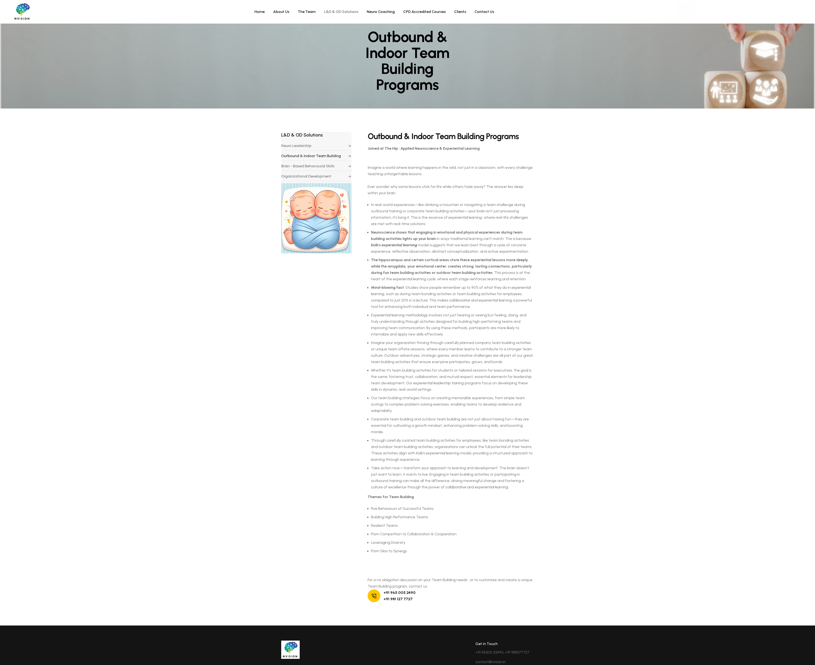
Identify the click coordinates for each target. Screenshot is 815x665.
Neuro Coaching (381, 11)
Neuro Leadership (296, 145)
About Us (281, 11)
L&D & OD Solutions (341, 11)
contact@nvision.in (490, 662)
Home (259, 11)
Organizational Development (306, 176)
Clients (460, 11)
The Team (307, 11)
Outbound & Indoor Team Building (311, 156)
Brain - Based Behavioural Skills (307, 166)
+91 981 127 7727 (398, 599)
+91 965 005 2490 (400, 592)
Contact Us (484, 11)
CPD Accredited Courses (424, 11)
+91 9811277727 (517, 652)
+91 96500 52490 (489, 652)
